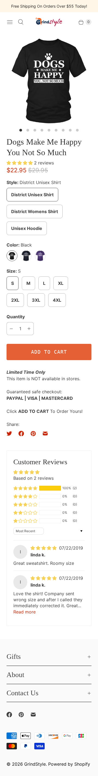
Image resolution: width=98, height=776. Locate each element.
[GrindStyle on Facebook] (13, 715)
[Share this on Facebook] (21, 434)
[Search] (20, 22)
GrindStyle (35, 764)
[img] (44, 548)
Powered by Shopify (69, 764)
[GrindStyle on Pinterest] (24, 715)
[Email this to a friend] (45, 434)
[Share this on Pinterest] (33, 434)
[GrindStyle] (49, 22)
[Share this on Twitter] (11, 434)
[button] (20, 163)
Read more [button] (24, 612)
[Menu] (9, 22)
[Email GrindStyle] (36, 715)
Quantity (16, 316)
